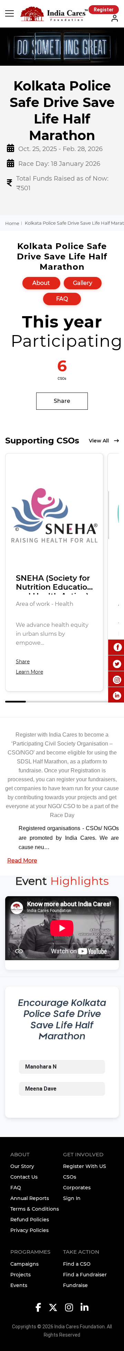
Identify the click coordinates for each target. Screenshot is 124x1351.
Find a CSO (77, 1264)
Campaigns (24, 1264)
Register (104, 9)
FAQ (62, 299)
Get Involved (83, 1154)
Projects (20, 1275)
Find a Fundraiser (85, 1275)
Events (18, 1285)
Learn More (29, 672)
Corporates (77, 1187)
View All (99, 441)
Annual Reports (29, 1198)
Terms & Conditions (34, 1209)
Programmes (30, 1251)
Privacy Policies (29, 1230)
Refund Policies (29, 1219)
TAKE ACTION (81, 1251)
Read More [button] (22, 860)
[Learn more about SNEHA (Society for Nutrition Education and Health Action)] (54, 515)
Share (62, 401)
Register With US (84, 1166)
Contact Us (24, 1177)
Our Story (22, 1166)
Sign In (72, 1198)
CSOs (69, 1177)
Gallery (82, 283)
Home (12, 223)
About (41, 283)
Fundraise (75, 1285)
